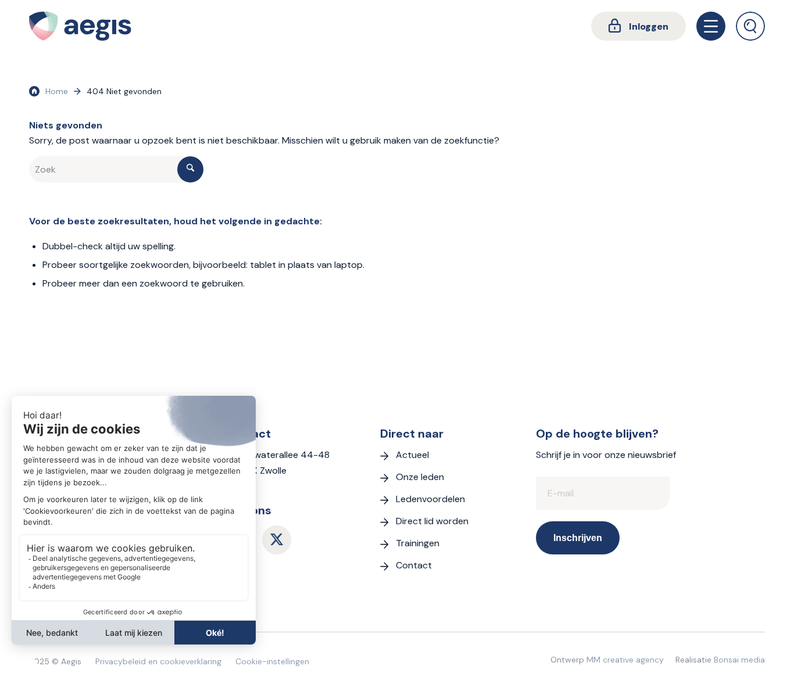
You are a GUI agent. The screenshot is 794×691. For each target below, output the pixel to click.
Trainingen (417, 543)
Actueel (412, 455)
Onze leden (420, 477)
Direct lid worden (432, 521)
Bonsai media (739, 659)
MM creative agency (625, 659)
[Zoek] (750, 26)
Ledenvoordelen (430, 499)
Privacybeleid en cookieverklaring (158, 661)
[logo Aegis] (80, 26)
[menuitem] (638, 26)
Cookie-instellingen (272, 661)
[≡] (710, 26)
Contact (414, 565)
